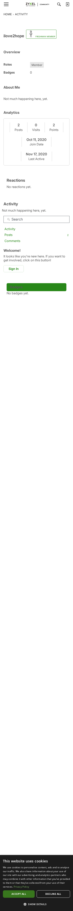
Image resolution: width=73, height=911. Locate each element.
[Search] (58, 4)
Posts (19, 130)
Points (53, 130)
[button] (36, 904)
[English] (36, 4)
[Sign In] (67, 4)
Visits (36, 130)
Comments (12, 241)
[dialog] (36, 883)
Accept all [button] (18, 894)
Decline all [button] (53, 894)
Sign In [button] (14, 269)
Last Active (36, 159)
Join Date (36, 144)
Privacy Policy (21, 886)
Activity (9, 229)
